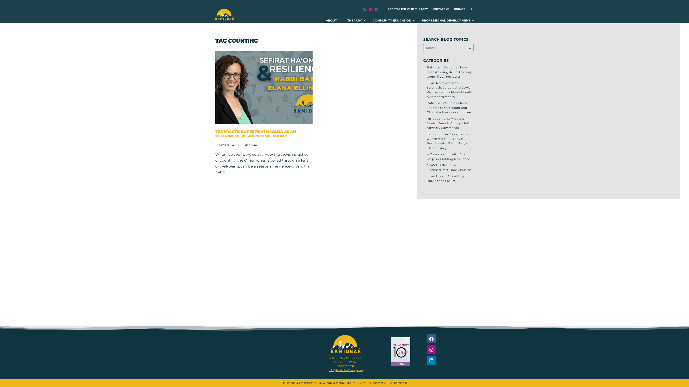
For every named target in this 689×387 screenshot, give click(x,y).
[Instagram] (370, 9)
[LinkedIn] (376, 9)
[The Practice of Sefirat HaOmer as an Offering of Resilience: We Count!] (264, 87)
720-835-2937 (346, 366)
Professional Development (446, 20)
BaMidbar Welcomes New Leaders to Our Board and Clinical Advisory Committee (449, 107)
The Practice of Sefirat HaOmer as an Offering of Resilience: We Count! (255, 134)
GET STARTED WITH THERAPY (408, 9)
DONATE (459, 9)
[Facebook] (365, 9)
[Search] (472, 9)
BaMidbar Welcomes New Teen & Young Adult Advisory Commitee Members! (449, 72)
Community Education (392, 20)
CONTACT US (440, 9)
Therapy (354, 20)
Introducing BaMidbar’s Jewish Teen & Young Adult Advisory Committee (448, 123)
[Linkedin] (431, 360)
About (331, 20)
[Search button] (470, 47)
